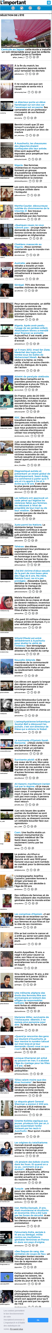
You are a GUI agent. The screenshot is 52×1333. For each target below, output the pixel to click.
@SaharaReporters (21, 181)
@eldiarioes (18, 889)
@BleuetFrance (20, 371)
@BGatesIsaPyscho (21, 592)
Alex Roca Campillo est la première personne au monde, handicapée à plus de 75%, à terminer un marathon (32, 381)
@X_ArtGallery (19, 135)
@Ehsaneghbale (20, 565)
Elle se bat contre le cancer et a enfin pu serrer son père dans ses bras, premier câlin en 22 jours (32, 937)
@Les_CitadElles (20, 465)
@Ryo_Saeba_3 (18, 57)
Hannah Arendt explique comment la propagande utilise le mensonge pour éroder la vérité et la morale (31, 1147)
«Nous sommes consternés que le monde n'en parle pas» (32, 248)
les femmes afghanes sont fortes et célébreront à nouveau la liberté (32, 1000)
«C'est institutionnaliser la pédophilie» (32, 1064)
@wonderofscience (21, 1115)
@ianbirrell (18, 927)
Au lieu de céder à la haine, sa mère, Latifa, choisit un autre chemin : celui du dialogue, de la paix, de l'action (32, 358)
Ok (38, 1320)
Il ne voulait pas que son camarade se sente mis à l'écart (29, 86)
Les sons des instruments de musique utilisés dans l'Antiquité (31, 189)
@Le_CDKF (18, 826)
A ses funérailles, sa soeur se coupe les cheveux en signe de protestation (32, 1215)
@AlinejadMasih (20, 1226)
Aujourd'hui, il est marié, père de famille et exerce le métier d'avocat (31, 333)
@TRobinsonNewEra (21, 1074)
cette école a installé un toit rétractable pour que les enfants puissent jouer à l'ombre (26, 52)
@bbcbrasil (18, 492)
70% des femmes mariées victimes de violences (32, 286)
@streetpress (19, 1245)
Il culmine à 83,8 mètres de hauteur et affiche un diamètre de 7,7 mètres (32, 1106)
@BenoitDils (19, 541)
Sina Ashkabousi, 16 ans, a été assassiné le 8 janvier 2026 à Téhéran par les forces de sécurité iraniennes (31, 978)
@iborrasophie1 (20, 412)
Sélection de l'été (12, 15)
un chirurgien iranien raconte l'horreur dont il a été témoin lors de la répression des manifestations (32, 1257)
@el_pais (18, 519)
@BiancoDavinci (20, 195)
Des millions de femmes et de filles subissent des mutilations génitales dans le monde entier (32, 898)
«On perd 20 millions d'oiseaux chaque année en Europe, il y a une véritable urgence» (32, 622)
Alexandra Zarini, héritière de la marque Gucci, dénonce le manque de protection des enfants (32, 579)
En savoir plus (16, 1329)
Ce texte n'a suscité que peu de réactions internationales (31, 507)
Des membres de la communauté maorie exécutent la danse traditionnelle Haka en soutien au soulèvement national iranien (32, 666)
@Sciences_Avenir (21, 628)
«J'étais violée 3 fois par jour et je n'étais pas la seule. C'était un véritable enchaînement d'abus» (32, 745)
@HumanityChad (20, 92)
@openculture (19, 1156)
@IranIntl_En (19, 676)
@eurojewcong (20, 654)
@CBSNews (19, 968)
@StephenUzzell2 (21, 159)
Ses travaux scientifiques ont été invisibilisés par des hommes (32, 210)
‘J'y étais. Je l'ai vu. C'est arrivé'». (32, 1022)
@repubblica (19, 903)
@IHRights (18, 985)
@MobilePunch (20, 344)
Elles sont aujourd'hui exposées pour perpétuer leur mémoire (31, 149)
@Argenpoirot (19, 279)
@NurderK (18, 1052)
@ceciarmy (18, 118)
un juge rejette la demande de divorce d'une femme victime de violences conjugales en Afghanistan (32, 230)
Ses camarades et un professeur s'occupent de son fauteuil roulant (31, 108)
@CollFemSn (19, 291)
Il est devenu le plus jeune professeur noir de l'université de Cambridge (32, 480)
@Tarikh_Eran (19, 805)
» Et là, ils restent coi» (32, 1042)
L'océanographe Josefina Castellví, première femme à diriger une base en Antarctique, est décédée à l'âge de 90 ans (31, 880)
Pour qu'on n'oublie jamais (32, 1127)
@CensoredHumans (21, 754)
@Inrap (17, 848)
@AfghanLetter (20, 870)
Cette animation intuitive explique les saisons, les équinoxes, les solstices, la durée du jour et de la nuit (29, 1277)
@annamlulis (19, 390)
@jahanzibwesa (20, 1011)
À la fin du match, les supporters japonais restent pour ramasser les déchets (30, 68)
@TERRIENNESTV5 (21, 1096)
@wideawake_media (22, 436)
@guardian (18, 1267)
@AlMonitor (18, 1202)
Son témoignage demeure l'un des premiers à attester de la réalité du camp (32, 644)
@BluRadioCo (19, 74)
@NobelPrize (19, 613)
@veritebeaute (20, 1137)
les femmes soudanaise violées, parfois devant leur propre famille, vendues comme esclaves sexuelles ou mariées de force (31, 1086)
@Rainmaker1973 (20, 1284)
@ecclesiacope (20, 255)
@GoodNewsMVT (20, 944)
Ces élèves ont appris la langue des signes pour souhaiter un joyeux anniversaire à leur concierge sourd (32, 685)
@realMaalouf (19, 778)
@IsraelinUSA (19, 1030)
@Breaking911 (19, 320)
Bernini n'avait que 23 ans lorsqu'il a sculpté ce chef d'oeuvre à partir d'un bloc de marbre (31, 128)
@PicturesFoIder (20, 692)
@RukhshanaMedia (21, 238)
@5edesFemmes (20, 219)
